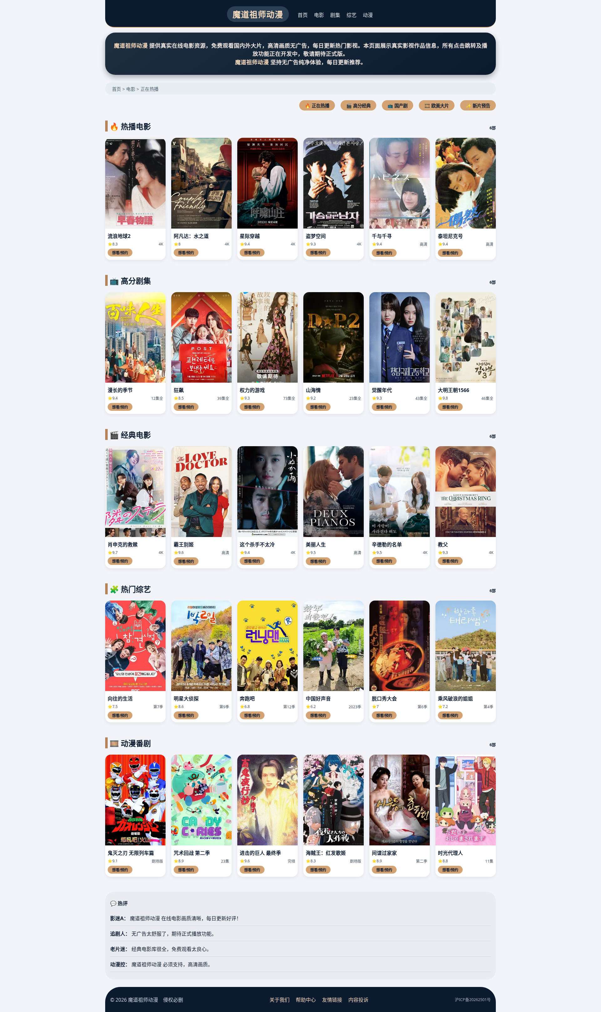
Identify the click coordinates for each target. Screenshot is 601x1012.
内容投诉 (358, 999)
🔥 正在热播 (317, 106)
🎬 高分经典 (358, 106)
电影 (319, 15)
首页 (303, 15)
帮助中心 (306, 999)
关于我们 (280, 999)
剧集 (335, 15)
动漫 (368, 15)
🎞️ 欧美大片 (436, 106)
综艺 (352, 15)
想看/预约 (120, 253)
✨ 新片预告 (478, 106)
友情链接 (332, 999)
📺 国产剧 (398, 106)
